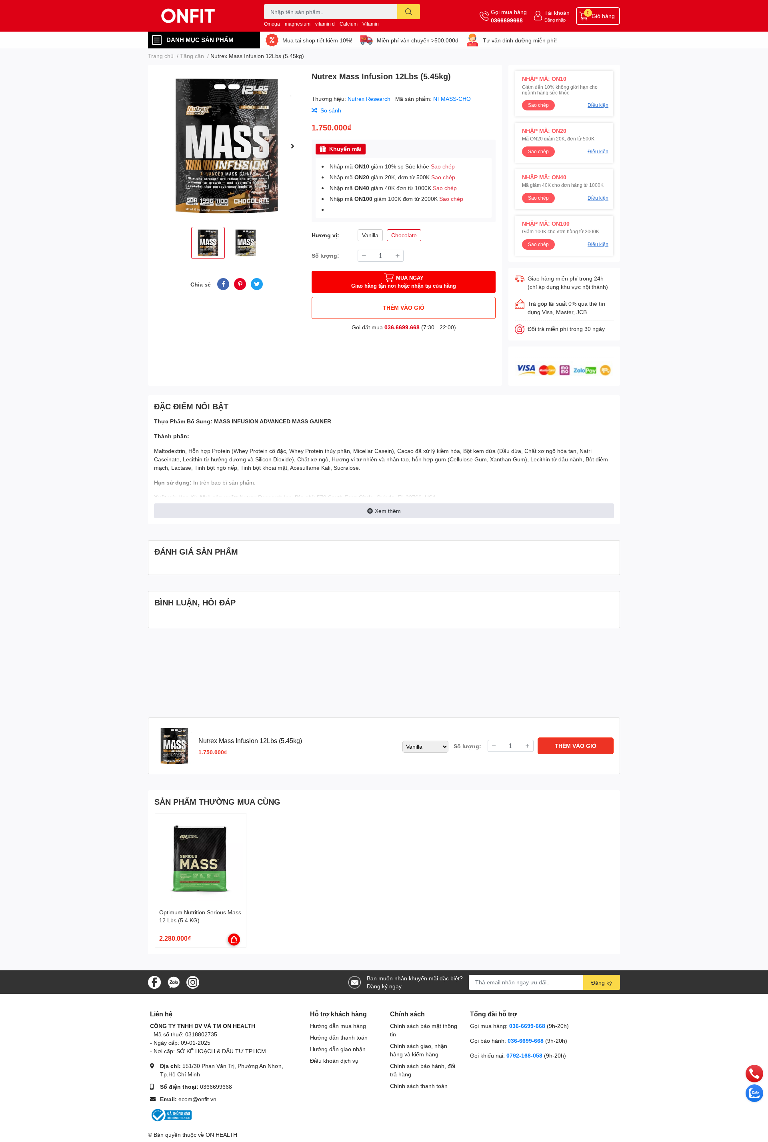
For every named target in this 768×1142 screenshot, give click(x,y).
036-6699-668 (527, 1025)
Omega (272, 24)
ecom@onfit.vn (197, 1099)
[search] (408, 11)
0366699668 (507, 20)
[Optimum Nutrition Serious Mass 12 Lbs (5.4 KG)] (200, 859)
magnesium (297, 24)
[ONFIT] (197, 15)
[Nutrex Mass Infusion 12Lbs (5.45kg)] (226, 145)
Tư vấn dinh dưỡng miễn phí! (520, 40)
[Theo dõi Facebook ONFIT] (154, 981)
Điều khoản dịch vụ (334, 1060)
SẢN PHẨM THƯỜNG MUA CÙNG (217, 801)
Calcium (349, 24)
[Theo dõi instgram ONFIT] (192, 981)
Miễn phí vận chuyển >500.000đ (417, 40)
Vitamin (370, 24)
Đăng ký (601, 982)
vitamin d (325, 24)
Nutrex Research (370, 98)
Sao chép (443, 166)
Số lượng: (325, 255)
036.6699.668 (402, 327)
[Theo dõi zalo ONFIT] (173, 981)
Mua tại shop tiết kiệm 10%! (317, 40)
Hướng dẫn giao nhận (338, 1049)
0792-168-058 (525, 1055)
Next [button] (292, 146)
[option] (226, 145)
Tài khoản (557, 12)
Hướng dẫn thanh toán (339, 1037)
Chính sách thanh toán (419, 1085)
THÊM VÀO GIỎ (403, 307)
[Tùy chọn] (234, 940)
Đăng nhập (555, 19)
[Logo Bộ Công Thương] (171, 1114)
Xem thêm (388, 510)
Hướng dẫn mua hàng (338, 1025)
